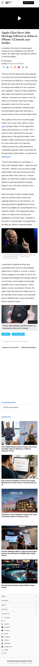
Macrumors (6, 157)
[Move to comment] (26, 67)
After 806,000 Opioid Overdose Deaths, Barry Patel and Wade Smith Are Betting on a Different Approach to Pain (19, 449)
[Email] (23, 67)
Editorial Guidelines (28, 347)
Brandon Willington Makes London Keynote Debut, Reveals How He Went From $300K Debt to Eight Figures (19, 553)
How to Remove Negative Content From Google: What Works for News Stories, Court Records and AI (19, 482)
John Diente (8, 61)
